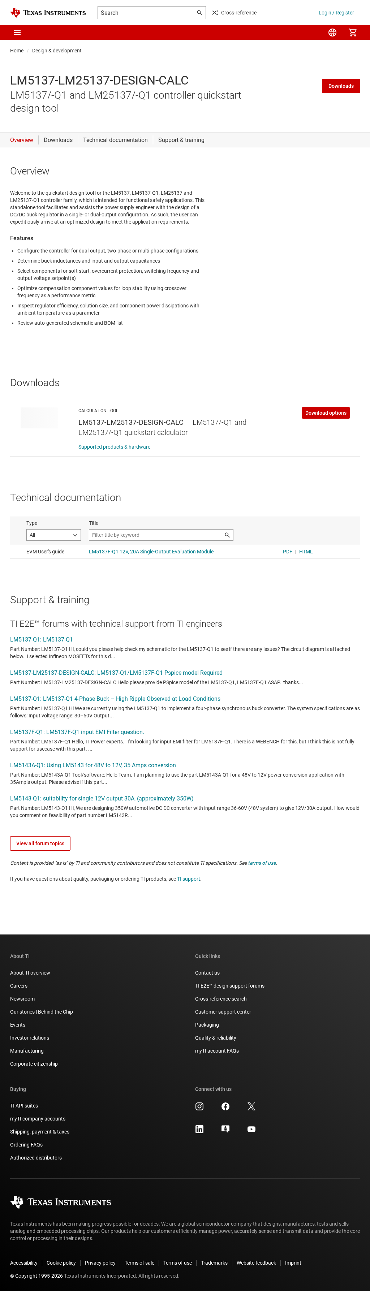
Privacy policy (100, 1263)
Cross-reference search (221, 999)
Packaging (207, 1025)
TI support (188, 879)
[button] (17, 32)
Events (17, 1025)
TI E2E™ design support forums (229, 986)
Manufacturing (27, 1051)
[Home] (48, 13)
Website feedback (256, 1263)
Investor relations (29, 1038)
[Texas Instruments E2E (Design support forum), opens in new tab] (225, 1132)
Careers (18, 986)
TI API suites (24, 1106)
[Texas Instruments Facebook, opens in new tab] (225, 1109)
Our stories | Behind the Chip (41, 1012)
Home (16, 50)
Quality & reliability (215, 1038)
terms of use (262, 863)
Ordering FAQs (26, 1145)
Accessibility (24, 1263)
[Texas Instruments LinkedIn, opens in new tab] (199, 1132)
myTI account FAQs (217, 1051)
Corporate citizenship (34, 1064)
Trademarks (214, 1263)
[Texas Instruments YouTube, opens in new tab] (251, 1132)
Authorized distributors (36, 1158)
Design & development (57, 50)
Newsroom (22, 999)
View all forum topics (40, 843)
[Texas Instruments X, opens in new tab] (251, 1109)
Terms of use (177, 1263)
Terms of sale (139, 1263)
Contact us (207, 973)
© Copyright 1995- (36, 1276)
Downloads (341, 86)
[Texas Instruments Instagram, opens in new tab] (199, 1109)
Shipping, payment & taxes (39, 1132)
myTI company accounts (37, 1119)
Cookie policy (61, 1263)
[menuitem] (332, 32)
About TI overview (30, 973)
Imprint (293, 1263)
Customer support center (223, 1012)
